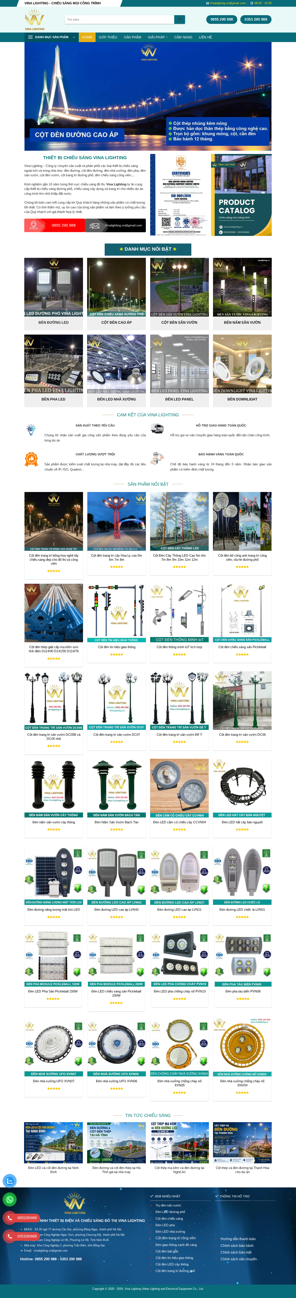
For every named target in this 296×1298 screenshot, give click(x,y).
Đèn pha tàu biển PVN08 (243, 991)
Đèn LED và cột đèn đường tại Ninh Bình (53, 1170)
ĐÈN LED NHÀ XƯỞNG (116, 399)
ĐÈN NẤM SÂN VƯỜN (242, 322)
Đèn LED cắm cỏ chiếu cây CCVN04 (179, 822)
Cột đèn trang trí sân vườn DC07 (116, 734)
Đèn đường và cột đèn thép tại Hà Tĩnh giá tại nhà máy (116, 1170)
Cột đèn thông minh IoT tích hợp (179, 647)
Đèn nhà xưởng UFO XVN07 (53, 1081)
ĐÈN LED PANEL (179, 399)
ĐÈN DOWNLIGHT (242, 399)
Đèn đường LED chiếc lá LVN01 (242, 909)
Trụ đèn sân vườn (168, 1205)
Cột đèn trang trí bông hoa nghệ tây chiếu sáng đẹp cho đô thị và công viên (54, 560)
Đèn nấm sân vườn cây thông (54, 822)
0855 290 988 (64, 225)
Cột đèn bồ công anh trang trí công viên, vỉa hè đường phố (242, 557)
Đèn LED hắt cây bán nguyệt (242, 822)
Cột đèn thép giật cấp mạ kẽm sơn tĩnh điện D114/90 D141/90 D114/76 (54, 649)
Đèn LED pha (165, 1225)
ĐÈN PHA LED (53, 399)
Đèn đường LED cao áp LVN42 (116, 909)
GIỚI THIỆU (108, 37)
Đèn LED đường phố (170, 1212)
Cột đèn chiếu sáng (169, 1218)
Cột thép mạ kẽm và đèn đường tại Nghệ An (179, 1170)
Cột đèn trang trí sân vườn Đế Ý (179, 734)
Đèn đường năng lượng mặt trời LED (54, 909)
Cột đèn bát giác (167, 1251)
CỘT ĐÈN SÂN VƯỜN (179, 322)
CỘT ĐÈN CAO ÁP (116, 322)
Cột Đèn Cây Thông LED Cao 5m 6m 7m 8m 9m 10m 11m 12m (179, 557)
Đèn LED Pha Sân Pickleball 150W (53, 991)
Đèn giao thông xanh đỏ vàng (176, 1245)
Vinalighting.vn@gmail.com (122, 225)
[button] (51, 37)
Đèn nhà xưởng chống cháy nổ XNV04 (242, 1083)
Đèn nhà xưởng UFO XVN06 (116, 1081)
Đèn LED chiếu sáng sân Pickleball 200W (116, 993)
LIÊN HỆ (205, 37)
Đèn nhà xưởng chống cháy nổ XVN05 (180, 1083)
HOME (87, 37)
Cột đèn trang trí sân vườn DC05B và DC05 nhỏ (53, 737)
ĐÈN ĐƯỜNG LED (54, 322)
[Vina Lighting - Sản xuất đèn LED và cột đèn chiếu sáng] (41, 20)
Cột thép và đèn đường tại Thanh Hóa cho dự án (242, 1170)
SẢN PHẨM (132, 37)
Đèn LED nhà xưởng (170, 1231)
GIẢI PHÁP (156, 37)
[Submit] (179, 19)
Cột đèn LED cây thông (172, 1264)
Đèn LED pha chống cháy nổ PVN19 (180, 991)
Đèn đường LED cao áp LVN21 (179, 909)
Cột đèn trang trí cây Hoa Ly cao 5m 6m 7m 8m (116, 557)
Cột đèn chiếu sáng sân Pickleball (242, 647)
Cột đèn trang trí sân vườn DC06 (242, 734)
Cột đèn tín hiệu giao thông (116, 647)
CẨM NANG (183, 37)
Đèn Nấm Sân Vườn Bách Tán (116, 822)
